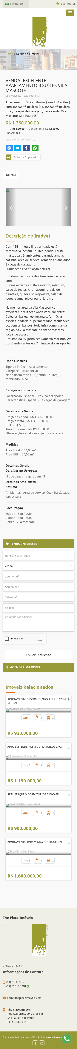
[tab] (38, 543)
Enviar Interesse (38, 655)
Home (9, 54)
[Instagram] (41, 1043)
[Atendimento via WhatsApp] (66, 1038)
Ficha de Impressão (25, 157)
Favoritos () (67, 3)
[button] (11, 207)
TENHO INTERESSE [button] (23, 544)
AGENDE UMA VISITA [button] (24, 667)
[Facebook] (35, 1043)
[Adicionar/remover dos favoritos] (69, 700)
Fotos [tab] (12, 175)
